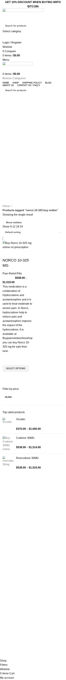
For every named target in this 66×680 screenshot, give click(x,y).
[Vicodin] (8, 424)
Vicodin (20, 419)
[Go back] (7, 105)
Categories (12, 121)
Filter (8, 397)
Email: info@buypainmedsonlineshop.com (24, 638)
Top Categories (12, 539)
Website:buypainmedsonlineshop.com (22, 644)
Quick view (7, 376)
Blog (4, 600)
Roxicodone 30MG (27, 458)
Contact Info (11, 632)
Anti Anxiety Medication (14, 545)
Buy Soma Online (11, 574)
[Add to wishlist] (7, 361)
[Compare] (7, 253)
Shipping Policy (10, 623)
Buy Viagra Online (11, 568)
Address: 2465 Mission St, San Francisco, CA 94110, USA (32, 649)
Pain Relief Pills (12, 273)
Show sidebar (14, 222)
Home (6, 206)
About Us (7, 594)
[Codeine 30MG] (8, 443)
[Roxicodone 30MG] (8, 462)
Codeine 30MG (25, 437)
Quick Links (9, 583)
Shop (4, 606)
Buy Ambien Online (12, 551)
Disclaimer (7, 617)
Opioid (5, 557)
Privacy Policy (9, 612)
